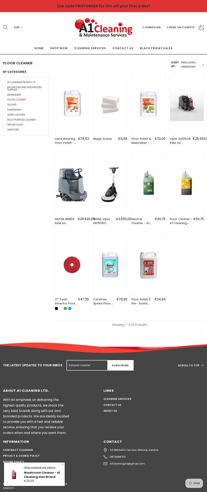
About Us (110, 411)
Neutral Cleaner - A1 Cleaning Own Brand (141, 221)
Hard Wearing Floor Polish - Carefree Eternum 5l (65, 141)
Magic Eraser (102, 139)
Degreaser (14, 94)
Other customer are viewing (39, 467)
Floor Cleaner (16, 99)
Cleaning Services (90, 48)
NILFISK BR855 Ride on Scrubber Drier (65, 221)
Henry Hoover (16, 114)
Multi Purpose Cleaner (21, 119)
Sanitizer (13, 129)
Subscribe (120, 365)
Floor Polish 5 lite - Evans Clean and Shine (141, 301)
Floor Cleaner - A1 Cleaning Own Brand (181, 221)
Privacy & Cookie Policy (21, 456)
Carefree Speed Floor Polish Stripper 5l (103, 301)
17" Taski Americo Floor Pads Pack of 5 (66, 301)
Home (39, 48)
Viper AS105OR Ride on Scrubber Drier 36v (180, 141)
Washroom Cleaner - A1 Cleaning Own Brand (42, 474)
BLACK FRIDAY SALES (156, 48)
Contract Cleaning (18, 450)
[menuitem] (39, 48)
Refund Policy (13, 462)
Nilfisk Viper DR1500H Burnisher (101, 221)
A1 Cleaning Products (21, 82)
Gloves (12, 104)
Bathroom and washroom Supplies (24, 88)
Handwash (14, 109)
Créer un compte (181, 27)
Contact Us (122, 48)
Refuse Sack (15, 124)
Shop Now (59, 48)
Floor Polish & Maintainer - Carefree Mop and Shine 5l (141, 141)
